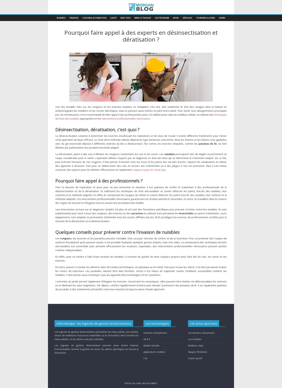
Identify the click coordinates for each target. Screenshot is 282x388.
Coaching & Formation (94, 17)
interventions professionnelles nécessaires (126, 118)
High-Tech (125, 17)
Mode (176, 17)
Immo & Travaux (142, 17)
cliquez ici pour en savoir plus (149, 169)
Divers (222, 17)
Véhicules (187, 17)
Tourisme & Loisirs (205, 17)
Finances (74, 17)
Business (61, 17)
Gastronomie (162, 17)
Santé (113, 17)
